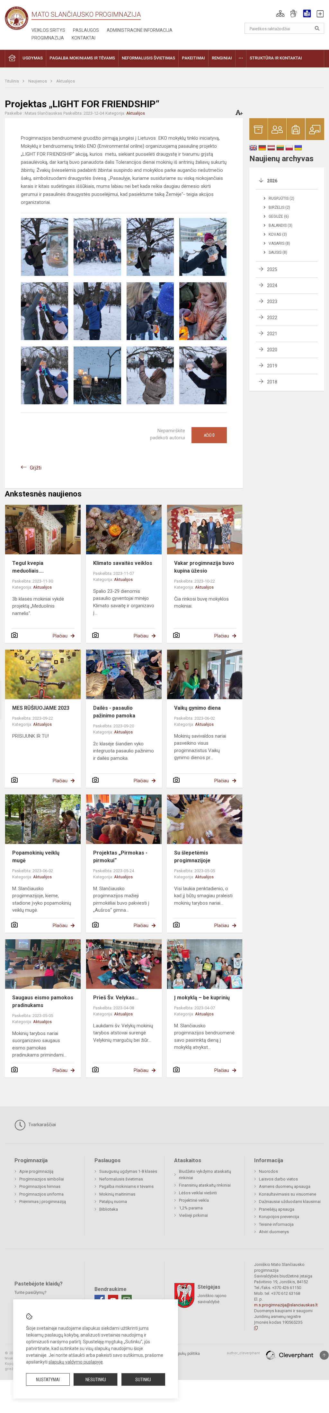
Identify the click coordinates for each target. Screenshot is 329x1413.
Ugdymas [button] (32, 58)
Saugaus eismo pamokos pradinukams (42, 1001)
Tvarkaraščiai (41, 1125)
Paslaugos (86, 30)
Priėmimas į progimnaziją (42, 1201)
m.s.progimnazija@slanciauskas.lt (286, 1305)
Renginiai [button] (222, 58)
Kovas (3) (278, 234)
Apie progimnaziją (36, 1171)
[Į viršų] (324, 1355)
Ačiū (209, 435)
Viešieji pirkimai (193, 1215)
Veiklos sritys (48, 30)
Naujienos (38, 81)
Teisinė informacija (276, 1224)
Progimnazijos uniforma (41, 1194)
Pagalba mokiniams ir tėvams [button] (82, 58)
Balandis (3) (280, 225)
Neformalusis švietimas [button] (148, 58)
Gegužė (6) (279, 216)
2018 (272, 381)
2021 (272, 333)
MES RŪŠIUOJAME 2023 (40, 708)
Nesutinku (95, 1379)
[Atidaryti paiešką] (317, 28)
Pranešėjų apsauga (276, 1209)
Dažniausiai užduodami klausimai (290, 1201)
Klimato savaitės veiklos (122, 563)
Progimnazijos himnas (39, 1186)
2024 (272, 285)
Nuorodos (268, 1171)
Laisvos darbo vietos (278, 1179)
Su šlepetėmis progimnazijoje (192, 857)
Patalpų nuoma (113, 1201)
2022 (272, 317)
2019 (272, 365)
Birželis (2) (279, 207)
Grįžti (35, 468)
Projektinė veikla (194, 1200)
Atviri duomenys (274, 1231)
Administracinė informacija (140, 30)
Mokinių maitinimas (117, 1194)
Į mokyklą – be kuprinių (202, 998)
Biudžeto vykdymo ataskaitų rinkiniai (205, 1174)
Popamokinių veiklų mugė (35, 857)
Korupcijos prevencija (279, 1216)
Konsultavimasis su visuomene (287, 1194)
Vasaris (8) (279, 243)
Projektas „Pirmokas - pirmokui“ (120, 857)
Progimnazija (47, 37)
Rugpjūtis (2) (281, 198)
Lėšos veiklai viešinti (198, 1192)
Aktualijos (65, 81)
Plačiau (60, 635)
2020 (272, 349)
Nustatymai (48, 1379)
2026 (272, 180)
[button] (280, 13)
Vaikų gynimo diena (197, 708)
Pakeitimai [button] (193, 58)
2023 (272, 301)
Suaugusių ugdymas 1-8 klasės (128, 1171)
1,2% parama (191, 1208)
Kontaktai (83, 37)
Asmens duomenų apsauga (284, 1186)
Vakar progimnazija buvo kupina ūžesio (204, 567)
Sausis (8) (278, 252)
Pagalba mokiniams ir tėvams (126, 1186)
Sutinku (143, 1379)
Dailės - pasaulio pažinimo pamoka (114, 712)
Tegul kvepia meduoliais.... (28, 567)
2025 (272, 269)
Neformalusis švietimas (121, 1179)
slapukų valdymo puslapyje (76, 1362)
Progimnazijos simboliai (41, 1179)
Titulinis (12, 81)
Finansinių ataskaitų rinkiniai (205, 1185)
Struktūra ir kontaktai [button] (276, 58)
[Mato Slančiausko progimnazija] (18, 18)
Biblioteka (108, 1209)
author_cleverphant (243, 1353)
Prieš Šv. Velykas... (115, 998)
